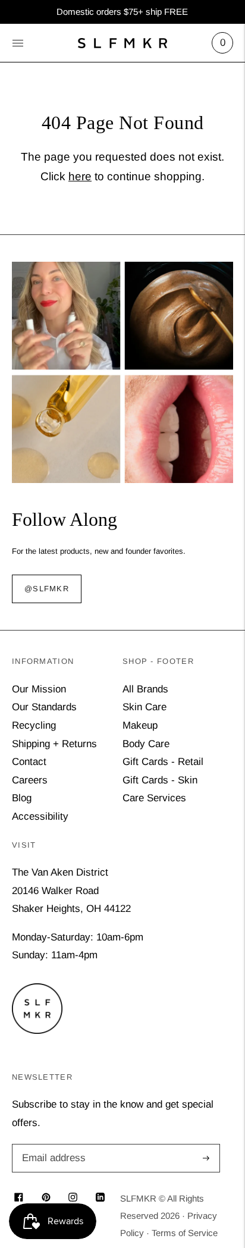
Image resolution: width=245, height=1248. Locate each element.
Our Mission (39, 689)
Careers (30, 780)
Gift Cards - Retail (162, 761)
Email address (52, 1145)
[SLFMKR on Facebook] (18, 1198)
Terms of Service (185, 1233)
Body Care (145, 744)
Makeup (140, 725)
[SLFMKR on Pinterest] (46, 1198)
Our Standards (44, 707)
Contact (29, 761)
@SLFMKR (46, 589)
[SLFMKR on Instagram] (72, 1198)
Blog (22, 798)
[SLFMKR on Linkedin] (100, 1198)
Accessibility (40, 816)
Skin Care (144, 707)
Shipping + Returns (54, 744)
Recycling (34, 725)
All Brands (145, 689)
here (80, 176)
